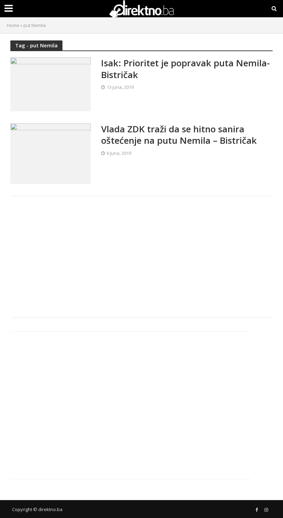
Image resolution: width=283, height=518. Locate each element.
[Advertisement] (141, 256)
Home (13, 25)
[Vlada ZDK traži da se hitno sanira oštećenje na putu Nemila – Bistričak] (50, 153)
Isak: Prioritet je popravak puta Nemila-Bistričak (185, 69)
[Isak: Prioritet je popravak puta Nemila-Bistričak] (50, 83)
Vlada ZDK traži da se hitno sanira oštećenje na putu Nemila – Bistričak (179, 135)
